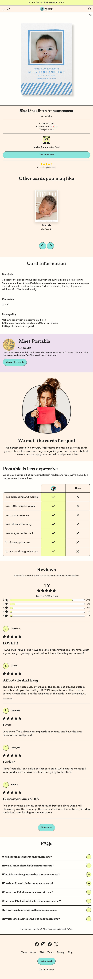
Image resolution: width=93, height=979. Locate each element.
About (33, 952)
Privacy (60, 952)
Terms (50, 952)
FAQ (42, 952)
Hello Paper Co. (46, 229)
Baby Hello (46, 225)
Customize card (46, 155)
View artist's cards (15, 362)
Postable (48, 116)
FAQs (69, 929)
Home (24, 952)
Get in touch (46, 961)
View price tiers (46, 129)
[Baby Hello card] (46, 206)
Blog (70, 952)
